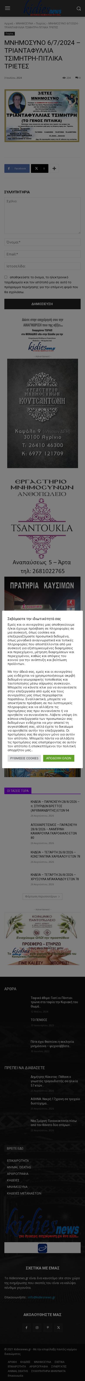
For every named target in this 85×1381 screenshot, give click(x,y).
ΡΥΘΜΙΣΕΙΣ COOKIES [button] (24, 758)
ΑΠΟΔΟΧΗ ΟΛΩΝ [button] (58, 758)
